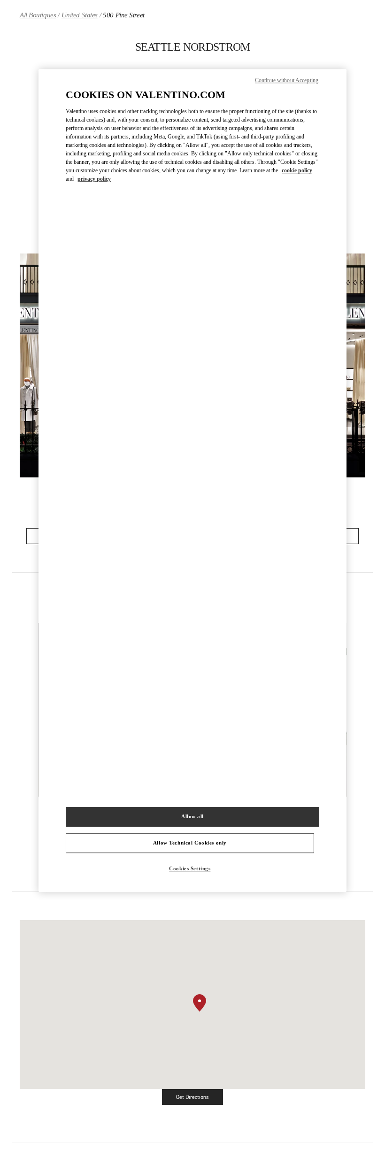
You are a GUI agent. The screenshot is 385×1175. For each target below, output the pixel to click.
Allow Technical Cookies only (190, 842)
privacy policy (94, 179)
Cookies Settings (189, 868)
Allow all (192, 816)
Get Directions (199, 1099)
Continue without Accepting (286, 80)
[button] (199, 1003)
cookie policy (297, 170)
